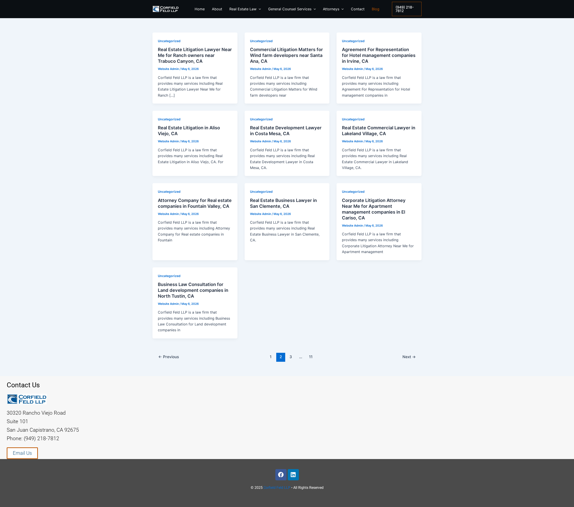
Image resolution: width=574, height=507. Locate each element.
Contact (358, 9)
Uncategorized (169, 41)
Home (200, 9)
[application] (259, 9)
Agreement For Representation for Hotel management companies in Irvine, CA (378, 55)
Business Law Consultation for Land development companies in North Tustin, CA (193, 290)
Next (409, 356)
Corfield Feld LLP (276, 487)
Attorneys (331, 9)
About (217, 9)
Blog (375, 9)
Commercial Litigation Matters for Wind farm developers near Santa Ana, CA (286, 55)
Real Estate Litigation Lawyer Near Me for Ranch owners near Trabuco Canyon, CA (195, 55)
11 (311, 356)
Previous (168, 356)
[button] (407, 9)
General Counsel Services (289, 9)
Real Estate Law (243, 9)
